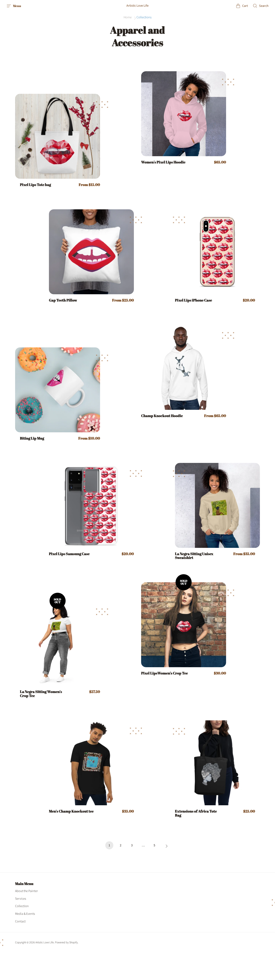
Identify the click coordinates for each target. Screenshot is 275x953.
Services (20, 898)
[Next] (166, 846)
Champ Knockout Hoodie (162, 416)
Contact (20, 921)
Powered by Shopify (66, 943)
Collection (22, 906)
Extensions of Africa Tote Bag (196, 813)
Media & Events (25, 914)
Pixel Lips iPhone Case (193, 300)
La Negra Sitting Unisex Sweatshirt (194, 556)
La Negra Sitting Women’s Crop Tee (41, 694)
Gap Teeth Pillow (63, 300)
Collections (143, 17)
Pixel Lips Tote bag (35, 185)
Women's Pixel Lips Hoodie (163, 162)
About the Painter (26, 891)
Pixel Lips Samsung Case (69, 554)
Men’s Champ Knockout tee (71, 811)
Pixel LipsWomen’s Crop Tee (164, 673)
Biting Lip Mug (32, 438)
